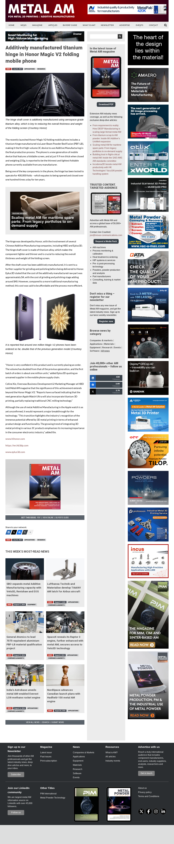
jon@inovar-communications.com (106, 235)
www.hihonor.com (15, 438)
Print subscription (48, 761)
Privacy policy (145, 792)
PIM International (48, 793)
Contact (153, 25)
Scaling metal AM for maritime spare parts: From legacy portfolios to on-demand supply (107, 148)
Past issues (45, 756)
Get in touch (146, 773)
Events (139, 25)
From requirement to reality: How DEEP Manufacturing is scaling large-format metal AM (107, 128)
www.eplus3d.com (15, 452)
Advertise (124, 25)
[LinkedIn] (8, 532)
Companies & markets (101, 340)
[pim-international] (87, 805)
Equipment (32, 604)
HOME (11, 25)
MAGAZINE (37, 25)
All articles (110, 756)
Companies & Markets (56, 605)
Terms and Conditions (148, 796)
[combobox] (106, 36)
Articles (52, 25)
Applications (30, 69)
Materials (109, 344)
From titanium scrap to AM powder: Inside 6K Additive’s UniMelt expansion (106, 138)
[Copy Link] (25, 532)
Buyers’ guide (70, 25)
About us (142, 788)
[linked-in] (163, 811)
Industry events (112, 761)
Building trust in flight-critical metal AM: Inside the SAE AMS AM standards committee (107, 157)
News (23, 25)
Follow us (16, 812)
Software (95, 351)
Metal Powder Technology (52, 798)
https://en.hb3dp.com (16, 445)
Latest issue (46, 752)
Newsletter (107, 25)
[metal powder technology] (119, 805)
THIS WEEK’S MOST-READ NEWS (27, 551)
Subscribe (16, 774)
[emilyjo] (19, 532)
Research (41, 69)
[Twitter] (14, 532)
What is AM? (89, 25)
